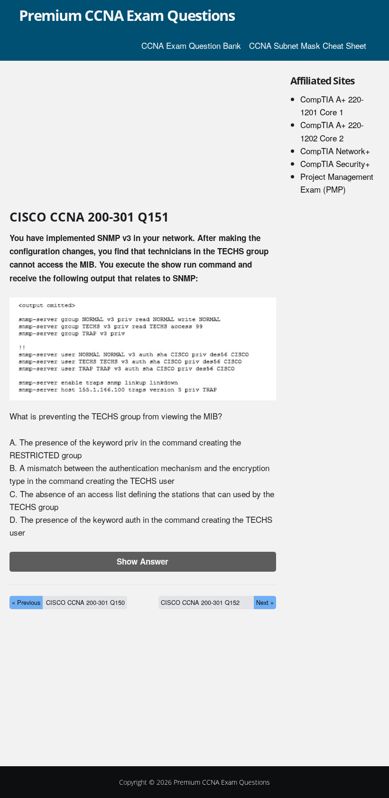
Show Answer (142, 561)
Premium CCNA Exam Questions (127, 15)
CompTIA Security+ (335, 163)
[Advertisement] (142, 136)
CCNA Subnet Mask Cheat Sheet (307, 45)
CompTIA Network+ (335, 151)
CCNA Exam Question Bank (191, 45)
